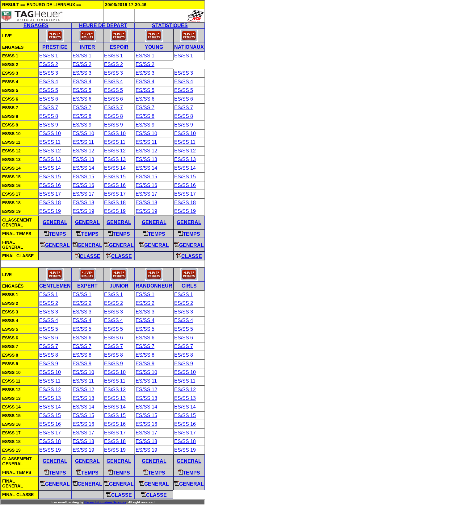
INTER (87, 47)
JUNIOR (119, 285)
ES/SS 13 (50, 159)
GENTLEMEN (55, 285)
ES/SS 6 (48, 99)
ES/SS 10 (50, 133)
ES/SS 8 (48, 116)
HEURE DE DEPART (103, 25)
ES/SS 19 (50, 211)
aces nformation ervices (105, 502)
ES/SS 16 (50, 185)
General (55, 222)
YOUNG (154, 47)
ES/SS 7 (48, 107)
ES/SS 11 (50, 142)
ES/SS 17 (50, 194)
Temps (57, 234)
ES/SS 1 (48, 55)
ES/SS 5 (48, 90)
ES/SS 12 (50, 150)
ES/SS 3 (48, 73)
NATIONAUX (189, 47)
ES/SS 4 (48, 81)
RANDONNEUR (154, 285)
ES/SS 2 (48, 64)
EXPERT (87, 285)
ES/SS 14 (50, 168)
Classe (90, 256)
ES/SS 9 (48, 124)
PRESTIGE (55, 47)
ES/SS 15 (50, 176)
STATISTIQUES (170, 25)
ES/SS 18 (50, 202)
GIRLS (189, 285)
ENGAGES (35, 25)
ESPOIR (119, 47)
